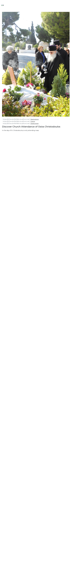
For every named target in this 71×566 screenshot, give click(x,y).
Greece (32, 121)
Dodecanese (34, 123)
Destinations (34, 119)
